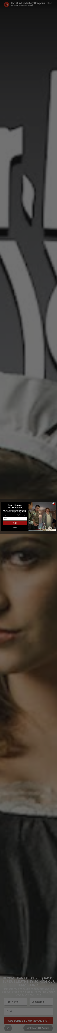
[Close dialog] (54, 504)
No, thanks (15, 527)
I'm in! (15, 523)
